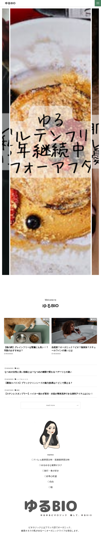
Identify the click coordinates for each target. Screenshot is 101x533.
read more (50, 405)
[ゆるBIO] (10, 3)
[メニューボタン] (98, 3)
